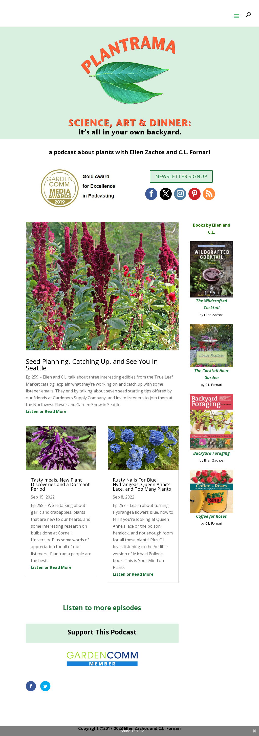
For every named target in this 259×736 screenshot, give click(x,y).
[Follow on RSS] (209, 194)
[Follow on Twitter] (166, 194)
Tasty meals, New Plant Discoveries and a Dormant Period (60, 484)
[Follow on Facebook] (151, 194)
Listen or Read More (46, 411)
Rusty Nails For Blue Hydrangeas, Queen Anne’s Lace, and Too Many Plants (142, 484)
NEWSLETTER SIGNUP (181, 176)
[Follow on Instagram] (180, 194)
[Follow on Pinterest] (194, 194)
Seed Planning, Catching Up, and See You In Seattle (92, 364)
